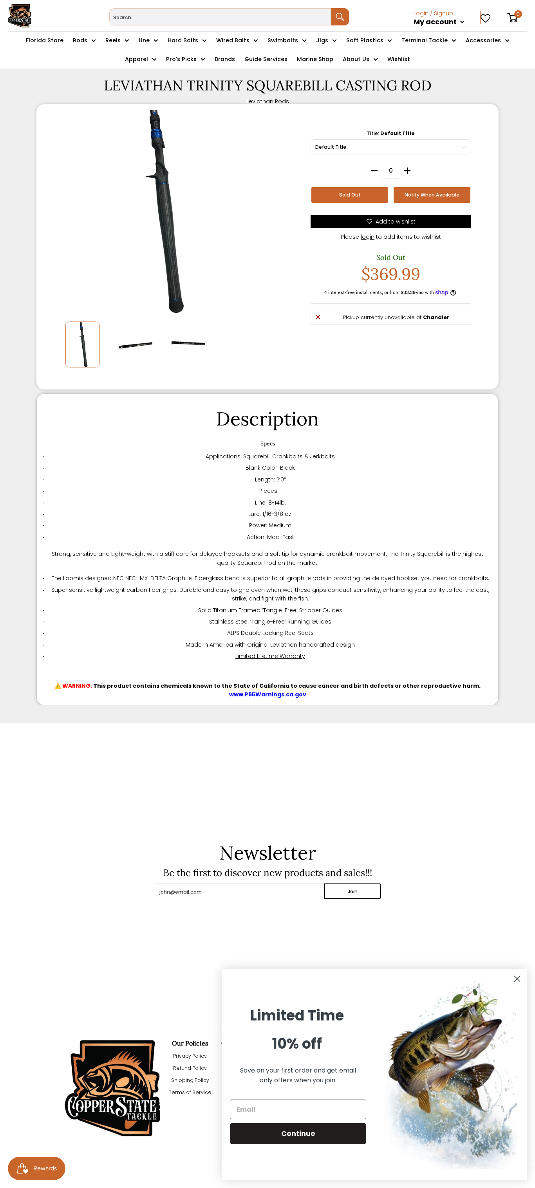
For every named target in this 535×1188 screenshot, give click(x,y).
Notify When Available (432, 194)
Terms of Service (190, 1092)
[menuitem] (447, 30)
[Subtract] (374, 170)
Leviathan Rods (267, 101)
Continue (298, 1133)
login (367, 237)
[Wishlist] (485, 15)
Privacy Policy (190, 1056)
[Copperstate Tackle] (19, 15)
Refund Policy (190, 1068)
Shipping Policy (190, 1080)
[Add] (407, 170)
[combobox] (220, 16)
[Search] (340, 16)
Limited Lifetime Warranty (270, 656)
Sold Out (350, 194)
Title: (391, 133)
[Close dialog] (517, 979)
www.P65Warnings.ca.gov (267, 694)
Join (353, 891)
